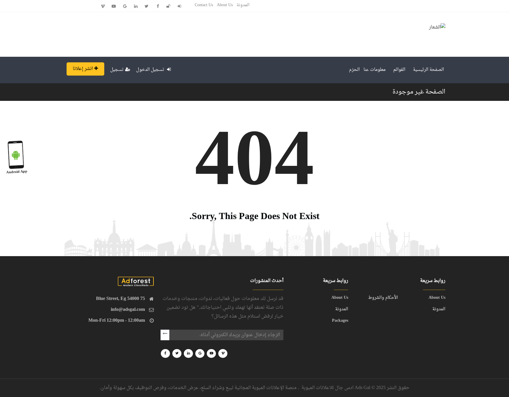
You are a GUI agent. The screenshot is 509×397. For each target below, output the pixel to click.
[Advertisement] (170, 33)
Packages (340, 320)
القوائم (399, 70)
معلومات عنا (374, 70)
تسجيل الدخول (151, 70)
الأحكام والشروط (383, 297)
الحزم (354, 70)
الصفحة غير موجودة (418, 92)
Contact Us (204, 5)
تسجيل (117, 70)
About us (225, 5)
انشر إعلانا (83, 68)
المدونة (243, 5)
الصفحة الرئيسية (428, 70)
